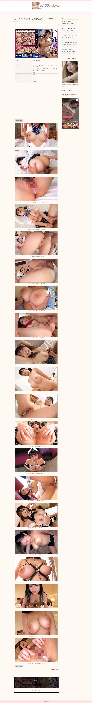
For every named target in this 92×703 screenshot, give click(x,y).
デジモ (71, 30)
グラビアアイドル (71, 28)
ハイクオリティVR (72, 32)
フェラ (70, 35)
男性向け (71, 49)
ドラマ (64, 32)
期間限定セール (65, 46)
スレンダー (65, 30)
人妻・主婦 (71, 37)
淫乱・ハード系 (73, 46)
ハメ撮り (72, 33)
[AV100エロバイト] (46, 5)
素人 (69, 51)
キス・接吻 (74, 26)
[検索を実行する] (58, 25)
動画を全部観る (19, 120)
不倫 (75, 35)
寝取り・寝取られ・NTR (67, 42)
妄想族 (75, 40)
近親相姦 (74, 53)
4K (69, 21)
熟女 (69, 47)
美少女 (64, 53)
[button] (36, 692)
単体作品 (74, 39)
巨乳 (75, 42)
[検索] (77, 0)
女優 (64, 40)
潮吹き (64, 47)
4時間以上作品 (65, 23)
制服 (69, 39)
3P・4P (64, 21)
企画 (64, 39)
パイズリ (64, 35)
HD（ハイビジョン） (66, 25)
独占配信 (65, 49)
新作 (75, 44)
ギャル (64, 28)
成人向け (69, 44)
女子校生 (69, 40)
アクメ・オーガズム (66, 26)
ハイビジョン (65, 33)
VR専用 (74, 25)
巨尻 (64, 44)
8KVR (72, 23)
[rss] (76, 0)
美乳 (73, 51)
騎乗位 (64, 54)
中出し (64, 37)
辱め (69, 53)
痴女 (64, 51)
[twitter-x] (74, 0)
